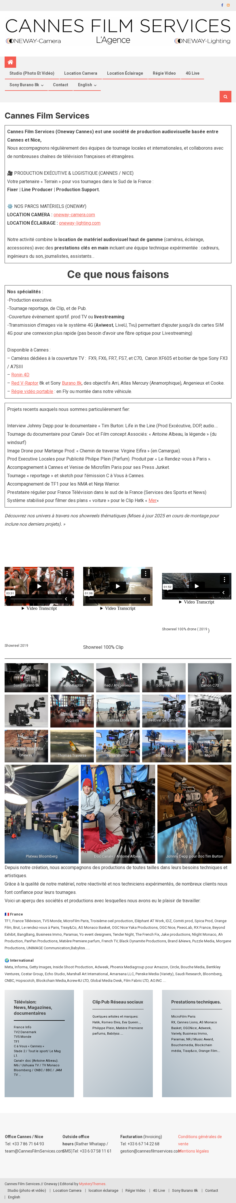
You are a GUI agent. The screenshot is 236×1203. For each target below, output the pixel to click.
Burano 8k (72, 383)
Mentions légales (193, 1151)
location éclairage (125, 73)
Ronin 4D (20, 374)
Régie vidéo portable (32, 391)
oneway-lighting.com (79, 223)
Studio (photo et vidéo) (31, 73)
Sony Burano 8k (24, 84)
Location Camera (80, 73)
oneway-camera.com (74, 214)
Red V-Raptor (24, 383)
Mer (153, 500)
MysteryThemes (92, 1184)
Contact (60, 84)
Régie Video (164, 73)
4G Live (192, 73)
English (85, 84)
